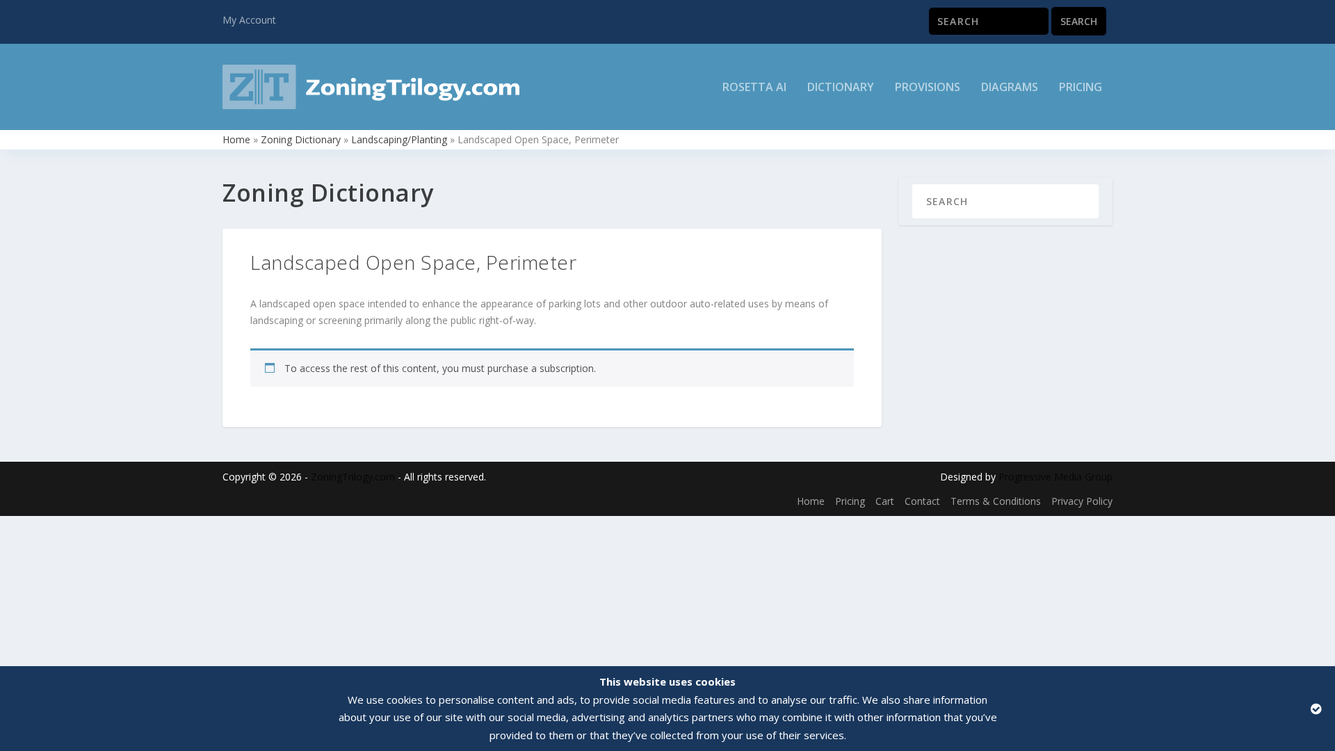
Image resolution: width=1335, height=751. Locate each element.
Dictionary (840, 88)
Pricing (1080, 88)
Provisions (927, 88)
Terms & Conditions (995, 501)
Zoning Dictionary (301, 139)
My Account (249, 19)
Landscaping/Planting (399, 139)
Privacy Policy (1081, 501)
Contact (922, 501)
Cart (884, 501)
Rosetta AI (754, 88)
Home (236, 139)
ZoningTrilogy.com (353, 476)
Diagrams (1009, 88)
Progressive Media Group (1055, 476)
